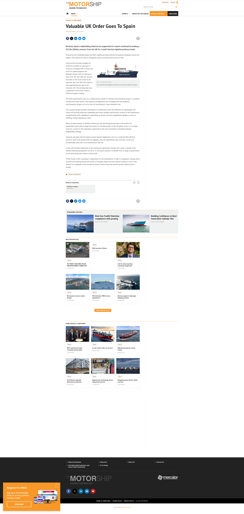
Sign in (116, 34)
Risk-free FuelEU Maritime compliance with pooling (107, 217)
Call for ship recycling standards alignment (125, 265)
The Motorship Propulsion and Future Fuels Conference (78, 466)
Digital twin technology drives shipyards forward (102, 381)
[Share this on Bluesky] (79, 38)
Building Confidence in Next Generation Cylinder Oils (164, 217)
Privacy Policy (129, 501)
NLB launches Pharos (99, 248)
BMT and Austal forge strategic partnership (74, 349)
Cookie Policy (117, 501)
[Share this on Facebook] (67, 38)
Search (176, 6)
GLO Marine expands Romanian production (74, 381)
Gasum (105, 222)
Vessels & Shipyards (73, 20)
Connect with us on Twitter (74, 491)
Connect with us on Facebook (68, 491)
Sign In (173, 2)
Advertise (103, 462)
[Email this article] (84, 38)
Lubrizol (161, 222)
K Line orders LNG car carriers (102, 348)
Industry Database (74, 462)
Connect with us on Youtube (93, 491)
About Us (131, 462)
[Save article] (138, 38)
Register (165, 2)
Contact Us (160, 462)
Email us (86, 491)
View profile (70, 188)
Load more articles (103, 310)
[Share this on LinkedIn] (75, 38)
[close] (139, 34)
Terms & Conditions (103, 501)
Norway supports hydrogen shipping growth (127, 297)
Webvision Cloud (126, 507)
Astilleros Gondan (72, 186)
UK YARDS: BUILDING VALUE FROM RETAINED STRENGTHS (77, 265)
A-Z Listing (104, 465)
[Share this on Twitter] (71, 38)
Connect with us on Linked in (80, 491)
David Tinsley (71, 31)
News (69, 260)
